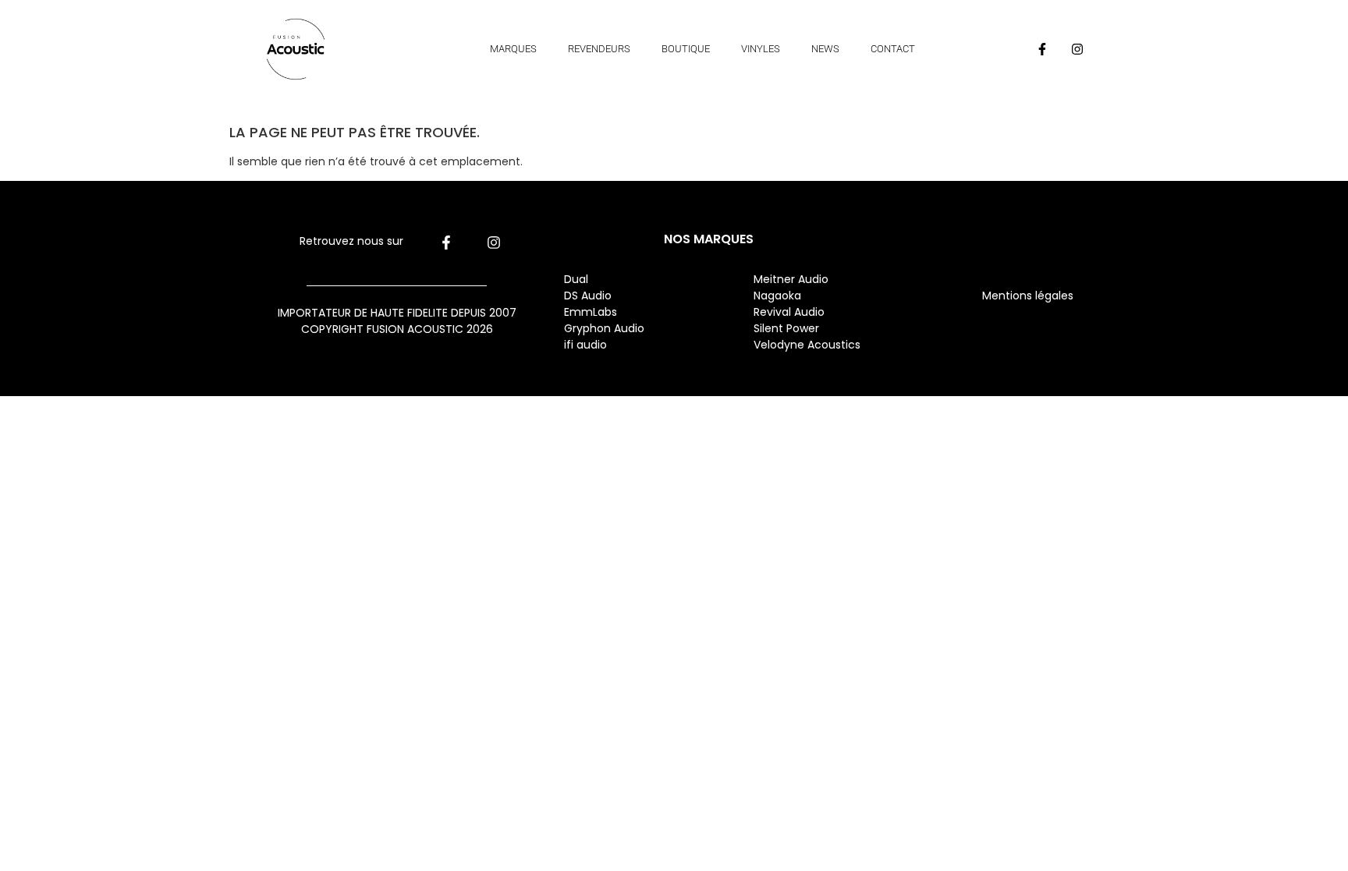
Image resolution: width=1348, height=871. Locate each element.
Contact (893, 49)
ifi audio (585, 344)
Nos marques (709, 239)
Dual (577, 279)
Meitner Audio (791, 279)
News (825, 49)
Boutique (686, 49)
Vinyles (760, 49)
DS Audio (588, 295)
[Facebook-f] (1042, 49)
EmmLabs (590, 312)
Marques (513, 49)
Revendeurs (599, 49)
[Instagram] (1077, 49)
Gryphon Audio (604, 328)
